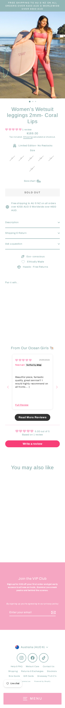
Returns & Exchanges (32, 671)
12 (41, 158)
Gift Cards (28, 676)
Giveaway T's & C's (46, 676)
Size (32, 150)
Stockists (52, 671)
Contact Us (48, 666)
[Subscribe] (53, 612)
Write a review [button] (32, 443)
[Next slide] (57, 387)
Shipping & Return (16, 233)
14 (51, 158)
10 (30, 158)
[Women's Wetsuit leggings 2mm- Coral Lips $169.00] (19, 302)
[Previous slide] (8, 387)
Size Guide (14, 676)
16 (32, 169)
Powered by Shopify (42, 681)
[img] (23, 360)
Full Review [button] (21, 405)
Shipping (27, 137)
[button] (13, 129)
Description (12, 222)
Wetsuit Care (32, 666)
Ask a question (13, 244)
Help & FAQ (17, 666)
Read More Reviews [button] (33, 417)
